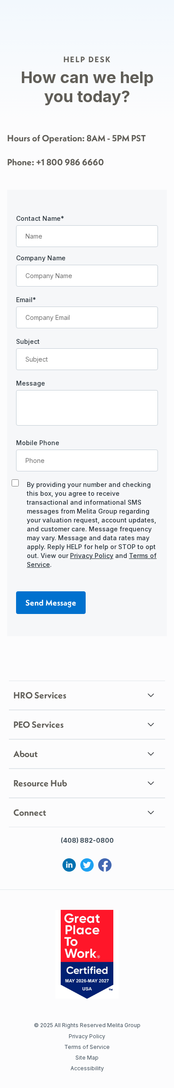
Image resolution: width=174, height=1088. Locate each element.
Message (30, 383)
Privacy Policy (91, 555)
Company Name (41, 258)
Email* (26, 299)
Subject (28, 341)
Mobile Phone (37, 442)
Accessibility (87, 1068)
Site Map (87, 1057)
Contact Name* (40, 218)
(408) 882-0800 (87, 840)
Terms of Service (87, 1047)
